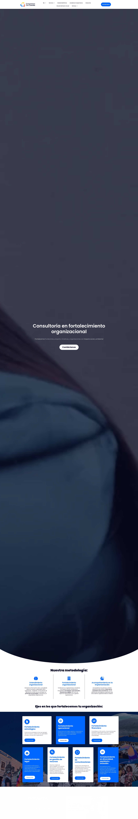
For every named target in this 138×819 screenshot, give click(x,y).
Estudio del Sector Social (63, 6)
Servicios (51, 3)
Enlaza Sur (88, 3)
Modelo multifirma (62, 3)
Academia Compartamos (76, 3)
